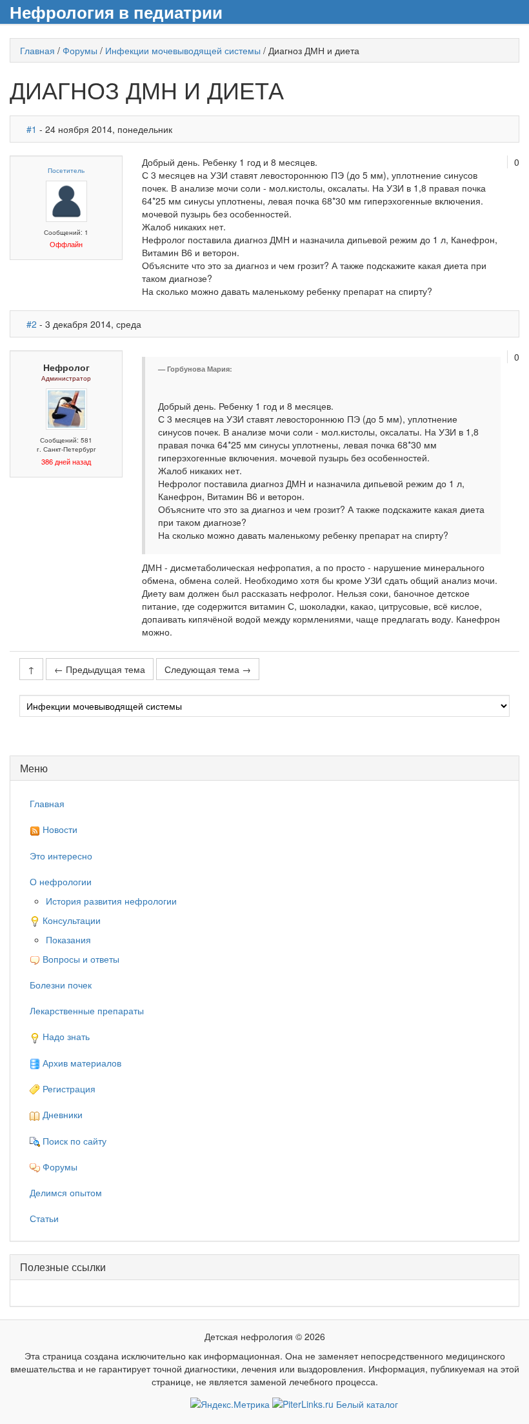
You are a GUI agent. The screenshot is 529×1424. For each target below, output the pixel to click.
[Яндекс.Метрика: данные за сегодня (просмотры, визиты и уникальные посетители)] (230, 1404)
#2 (31, 323)
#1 (31, 129)
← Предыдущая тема (99, 669)
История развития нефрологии (111, 900)
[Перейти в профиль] (66, 200)
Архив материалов (80, 1062)
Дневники (61, 1114)
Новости (58, 829)
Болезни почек (61, 984)
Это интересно (61, 855)
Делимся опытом (66, 1192)
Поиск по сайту (73, 1140)
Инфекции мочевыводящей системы (183, 50)
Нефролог (66, 367)
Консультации (70, 920)
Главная (37, 50)
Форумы (80, 50)
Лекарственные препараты (87, 1010)
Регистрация (67, 1088)
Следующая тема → (208, 669)
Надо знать (65, 1036)
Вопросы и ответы (79, 958)
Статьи (44, 1218)
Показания (68, 939)
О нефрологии (61, 881)
